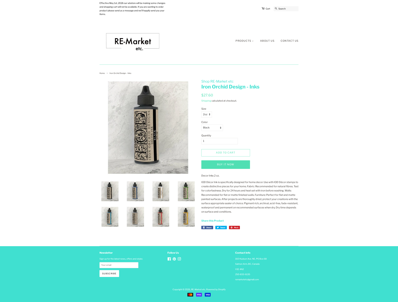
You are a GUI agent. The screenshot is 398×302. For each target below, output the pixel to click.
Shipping (206, 100)
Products (244, 40)
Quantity (206, 135)
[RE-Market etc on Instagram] (179, 259)
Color (204, 122)
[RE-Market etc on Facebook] (169, 259)
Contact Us (289, 40)
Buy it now (225, 164)
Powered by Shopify (216, 289)
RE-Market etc (198, 289)
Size (203, 108)
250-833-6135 (242, 274)
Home (102, 73)
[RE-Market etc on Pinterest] (174, 259)
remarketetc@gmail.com (247, 279)
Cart (268, 8)
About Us (267, 40)
